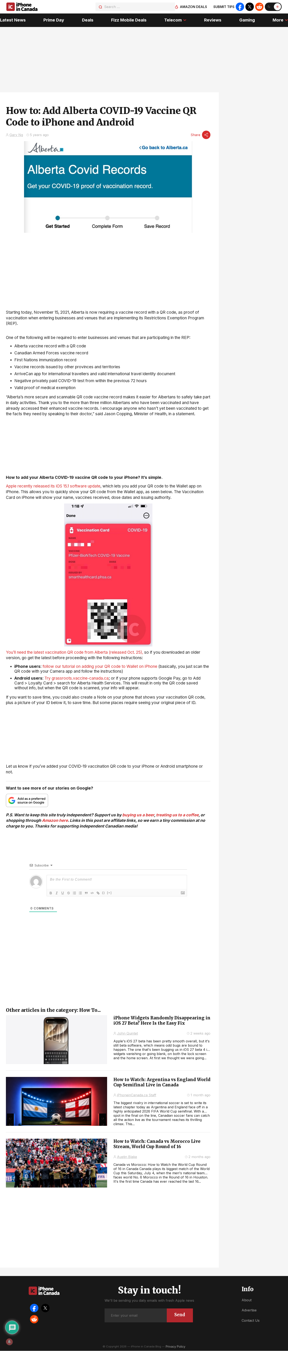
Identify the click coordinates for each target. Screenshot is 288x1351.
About (247, 1300)
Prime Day (53, 20)
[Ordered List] (74, 893)
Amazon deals (193, 7)
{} (103, 892)
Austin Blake (127, 1157)
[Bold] (51, 893)
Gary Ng (16, 135)
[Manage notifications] (9, 1341)
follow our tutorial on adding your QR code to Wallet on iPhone (100, 666)
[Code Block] (92, 893)
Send (179, 1314)
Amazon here (55, 820)
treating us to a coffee (177, 815)
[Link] (98, 893)
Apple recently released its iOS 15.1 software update (53, 486)
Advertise (249, 1310)
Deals (87, 20)
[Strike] (68, 893)
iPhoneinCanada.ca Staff (136, 1095)
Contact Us (251, 1320)
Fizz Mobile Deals (129, 20)
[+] (109, 892)
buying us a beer (138, 815)
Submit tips (223, 7)
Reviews (212, 20)
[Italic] (57, 893)
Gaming (247, 20)
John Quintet (127, 1033)
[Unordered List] (80, 893)
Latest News (13, 20)
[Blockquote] (86, 893)
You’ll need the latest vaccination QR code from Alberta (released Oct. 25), (74, 652)
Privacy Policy (175, 1346)
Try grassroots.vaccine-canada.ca (76, 678)
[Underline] (63, 893)
